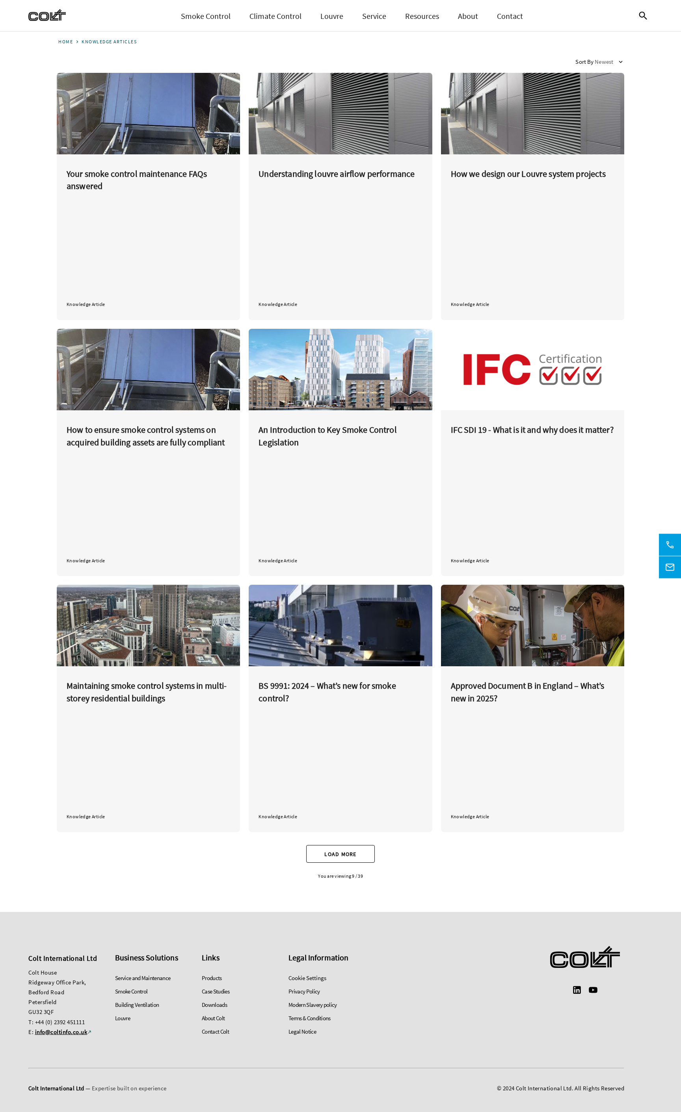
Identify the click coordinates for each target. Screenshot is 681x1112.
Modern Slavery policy (312, 1004)
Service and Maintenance (142, 978)
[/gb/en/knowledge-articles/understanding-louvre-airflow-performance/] (340, 196)
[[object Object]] (584, 958)
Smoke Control (206, 16)
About (468, 16)
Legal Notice (302, 1031)
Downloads (214, 1004)
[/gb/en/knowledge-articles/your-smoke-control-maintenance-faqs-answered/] (148, 196)
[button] (599, 61)
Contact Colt (215, 1031)
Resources (422, 16)
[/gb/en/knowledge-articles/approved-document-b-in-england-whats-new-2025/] (532, 708)
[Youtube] (593, 991)
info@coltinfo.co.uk (61, 1032)
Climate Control (275, 16)
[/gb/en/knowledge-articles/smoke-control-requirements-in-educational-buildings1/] (340, 452)
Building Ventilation (137, 1004)
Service (374, 16)
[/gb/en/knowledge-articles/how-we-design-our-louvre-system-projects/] (532, 196)
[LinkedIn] (577, 991)
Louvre (331, 16)
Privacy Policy (304, 991)
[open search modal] (645, 15)
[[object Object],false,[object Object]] (47, 16)
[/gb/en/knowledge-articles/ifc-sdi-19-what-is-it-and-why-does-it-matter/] (532, 452)
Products (212, 978)
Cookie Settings (307, 978)
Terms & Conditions (309, 1018)
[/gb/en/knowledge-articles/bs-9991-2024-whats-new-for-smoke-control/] (340, 708)
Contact (510, 16)
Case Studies (215, 991)
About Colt (213, 1018)
